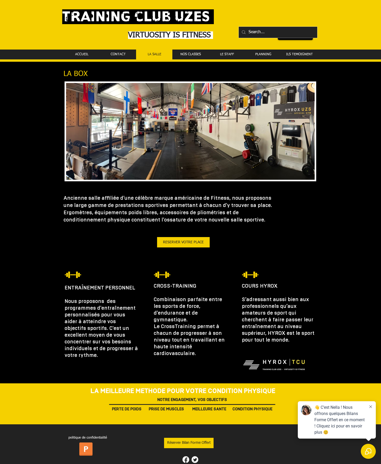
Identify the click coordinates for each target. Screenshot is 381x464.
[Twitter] (195, 459)
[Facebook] (185, 459)
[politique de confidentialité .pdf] (86, 450)
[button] (189, 443)
